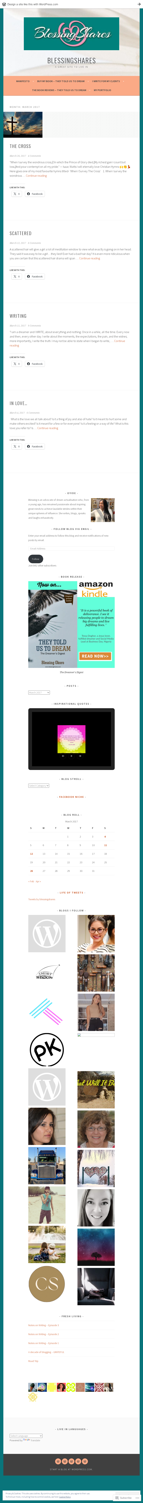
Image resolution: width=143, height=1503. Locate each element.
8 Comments (34, 243)
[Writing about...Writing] (96, 1287)
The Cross (21, 146)
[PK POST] (47, 1050)
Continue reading (36, 175)
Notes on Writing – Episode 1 (43, 1343)
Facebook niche (71, 797)
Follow (35, 559)
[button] (63, 756)
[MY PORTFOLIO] (85, 1461)
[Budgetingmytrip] (96, 1169)
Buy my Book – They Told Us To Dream (61, 81)
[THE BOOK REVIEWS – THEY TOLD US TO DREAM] (78, 1461)
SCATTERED (21, 233)
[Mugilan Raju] (47, 1205)
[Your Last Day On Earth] (47, 1245)
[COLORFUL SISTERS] (47, 1284)
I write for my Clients (106, 81)
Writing (18, 315)
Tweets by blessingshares (41, 899)
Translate (35, 1440)
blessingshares (71, 60)
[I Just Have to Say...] (47, 934)
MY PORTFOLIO (102, 90)
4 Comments (34, 156)
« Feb (31, 881)
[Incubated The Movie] (47, 1166)
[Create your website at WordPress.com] (71, 4)
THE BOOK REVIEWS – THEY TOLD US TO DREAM (59, 90)
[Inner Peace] (96, 1248)
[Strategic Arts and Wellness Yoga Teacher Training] (47, 1013)
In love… (18, 403)
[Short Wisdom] (47, 973)
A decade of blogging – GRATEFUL (46, 1352)
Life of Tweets (72, 892)
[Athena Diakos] (96, 1051)
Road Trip (33, 1361)
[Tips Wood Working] (96, 973)
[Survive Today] (96, 1208)
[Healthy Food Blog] (47, 1127)
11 (105, 845)
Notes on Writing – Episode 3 (43, 1325)
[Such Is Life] (96, 1013)
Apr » (38, 881)
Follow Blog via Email (72, 529)
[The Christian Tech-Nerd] (96, 934)
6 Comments (33, 413)
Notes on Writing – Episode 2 (43, 1334)
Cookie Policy (65, 1496)
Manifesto (23, 81)
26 (31, 871)
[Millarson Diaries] (47, 1087)
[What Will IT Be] (96, 1090)
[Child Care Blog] (96, 1129)
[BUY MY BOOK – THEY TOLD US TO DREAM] (65, 1461)
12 (31, 853)
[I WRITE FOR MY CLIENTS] (71, 1461)
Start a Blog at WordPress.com (71, 1469)
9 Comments (34, 325)
